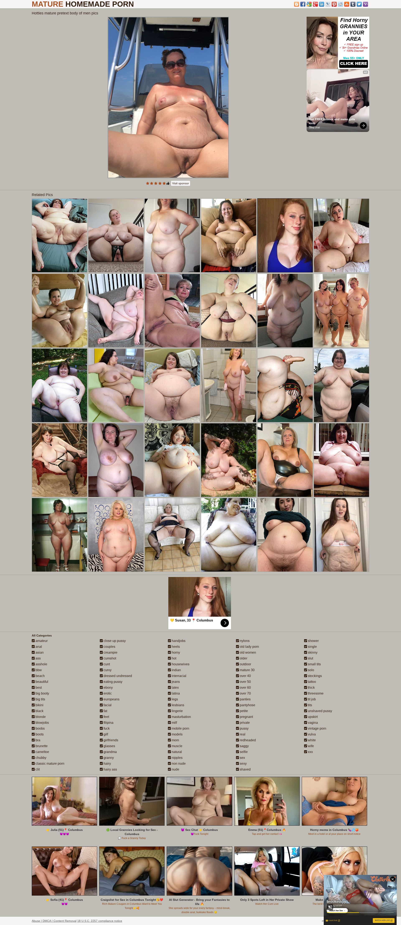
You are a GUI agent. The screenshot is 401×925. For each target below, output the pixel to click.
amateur (41, 641)
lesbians (177, 705)
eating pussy (112, 681)
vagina (312, 722)
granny (108, 757)
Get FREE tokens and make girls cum (332, 121)
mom (175, 740)
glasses (109, 746)
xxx (310, 752)
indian (176, 670)
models (177, 734)
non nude (178, 763)
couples (109, 646)
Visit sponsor (180, 183)
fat (105, 711)
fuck (106, 728)
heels (175, 646)
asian (39, 652)
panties (245, 699)
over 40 (245, 676)
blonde (40, 717)
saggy (244, 746)
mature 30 (247, 670)
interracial (178, 676)
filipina (108, 722)
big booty (42, 693)
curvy (107, 670)
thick (311, 687)
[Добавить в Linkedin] (321, 4)
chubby (40, 757)
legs (174, 699)
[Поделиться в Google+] (315, 4)
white (311, 740)
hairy (107, 763)
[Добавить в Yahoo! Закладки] (365, 4)
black (39, 711)
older (243, 658)
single (312, 646)
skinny (312, 652)
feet (106, 717)
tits (309, 705)
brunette (41, 746)
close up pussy (114, 641)
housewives (180, 664)
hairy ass (110, 769)
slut (310, 658)
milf (174, 722)
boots (39, 734)
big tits (40, 699)
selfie (243, 752)
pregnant (246, 717)
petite (243, 711)
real (242, 734)
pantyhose (247, 705)
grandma (110, 752)
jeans (175, 681)
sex (242, 757)
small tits (314, 664)
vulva (311, 734)
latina (175, 693)
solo (310, 670)
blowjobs (42, 722)
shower (313, 641)
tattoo (311, 681)
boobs (40, 728)
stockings (314, 676)
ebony (108, 687)
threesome (315, 693)
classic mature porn (49, 763)
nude (175, 769)
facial (107, 705)
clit (37, 769)
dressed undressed (117, 676)
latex (175, 687)
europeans (111, 699)
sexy (243, 763)
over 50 (245, 681)
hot (173, 658)
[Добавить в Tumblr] (352, 4)
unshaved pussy (319, 711)
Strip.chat (314, 127)
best (38, 687)
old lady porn (249, 646)
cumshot (109, 658)
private (244, 722)
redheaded (247, 740)
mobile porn (180, 728)
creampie (110, 652)
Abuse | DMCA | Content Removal (54, 920)
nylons (244, 641)
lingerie (177, 711)
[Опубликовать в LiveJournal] (327, 4)
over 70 (245, 693)
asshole (41, 664)
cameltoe (42, 752)
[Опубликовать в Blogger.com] (296, 4)
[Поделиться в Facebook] (302, 4)
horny (175, 652)
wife (310, 746)
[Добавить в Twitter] (359, 4)
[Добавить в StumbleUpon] (346, 4)
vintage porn (316, 728)
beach (40, 676)
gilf (105, 734)
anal (38, 646)
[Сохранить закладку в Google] (309, 4)
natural (176, 752)
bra (37, 740)
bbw (38, 670)
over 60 (245, 687)
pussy (244, 728)
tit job (311, 699)
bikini (39, 705)
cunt (106, 664)
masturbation (181, 717)
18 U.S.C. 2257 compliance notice (99, 920)
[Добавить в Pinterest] (334, 4)
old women (247, 652)
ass (38, 658)
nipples (177, 757)
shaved (245, 769)
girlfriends (110, 740)
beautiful (41, 681)
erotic (107, 693)
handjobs (178, 641)
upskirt (312, 717)
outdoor (245, 664)
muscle (176, 746)
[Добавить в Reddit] (340, 4)
